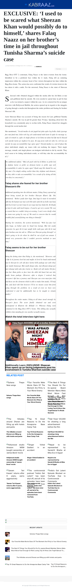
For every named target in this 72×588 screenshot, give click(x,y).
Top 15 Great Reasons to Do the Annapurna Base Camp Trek (35, 434)
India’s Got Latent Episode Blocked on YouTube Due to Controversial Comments (55, 487)
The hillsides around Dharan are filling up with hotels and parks (14, 434)
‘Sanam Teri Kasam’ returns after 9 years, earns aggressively (14, 485)
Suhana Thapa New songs (39, 534)
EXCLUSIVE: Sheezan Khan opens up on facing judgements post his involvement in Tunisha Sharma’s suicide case (30, 367)
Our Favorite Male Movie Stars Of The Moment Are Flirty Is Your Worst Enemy (39, 541)
